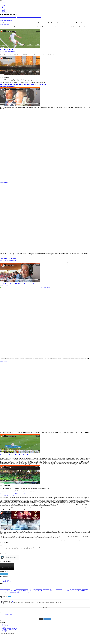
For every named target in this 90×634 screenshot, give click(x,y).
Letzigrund (85, 589)
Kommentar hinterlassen (11, 51)
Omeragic (44, 590)
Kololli (80, 589)
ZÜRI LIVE (6, 601)
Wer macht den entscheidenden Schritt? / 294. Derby (9, 628)
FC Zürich (66, 589)
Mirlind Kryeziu (28, 590)
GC (76, 589)
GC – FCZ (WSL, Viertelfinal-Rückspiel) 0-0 (8, 631)
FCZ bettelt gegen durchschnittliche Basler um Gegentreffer (14, 454)
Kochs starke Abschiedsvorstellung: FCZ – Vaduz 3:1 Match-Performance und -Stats (20, 17)
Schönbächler (83, 590)
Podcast (3, 4)
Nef (41, 590)
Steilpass (3, 8)
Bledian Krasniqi (7, 589)
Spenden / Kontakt (4, 12)
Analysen (3, 3)
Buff (17, 589)
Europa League (49, 589)
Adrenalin (3, 10)
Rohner (66, 590)
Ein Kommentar (10, 456)
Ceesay (21, 589)
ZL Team (3, 11)
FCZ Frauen (59, 589)
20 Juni (12, 601)
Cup (2, 7)
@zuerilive (9, 601)
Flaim (3, 581)
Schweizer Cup (75, 590)
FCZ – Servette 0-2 (5, 625)
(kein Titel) (3, 624)
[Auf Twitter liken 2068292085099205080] (8, 603)
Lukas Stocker (6, 51)
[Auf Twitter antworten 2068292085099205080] (4, 603)
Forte (71, 589)
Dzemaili (44, 589)
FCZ (54, 589)
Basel (2, 589)
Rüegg (70, 590)
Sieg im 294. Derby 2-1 (8, 580)
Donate (5, 573)
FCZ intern (3, 5)
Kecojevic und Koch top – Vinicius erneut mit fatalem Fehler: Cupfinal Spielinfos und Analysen (23, 84)
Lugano (6, 590)
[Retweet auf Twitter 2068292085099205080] (6, 603)
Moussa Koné (36, 590)
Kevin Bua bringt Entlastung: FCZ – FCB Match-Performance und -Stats (17, 283)
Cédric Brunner (25, 589)
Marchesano (19, 590)
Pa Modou (48, 590)
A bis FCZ (3, 9)
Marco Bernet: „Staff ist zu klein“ (8, 258)
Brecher (13, 589)
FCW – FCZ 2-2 (4, 630)
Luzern (10, 590)
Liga (2, 6)
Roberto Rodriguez (59, 590)
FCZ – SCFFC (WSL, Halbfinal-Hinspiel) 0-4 (9, 629)
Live (2, 590)
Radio (52, 590)
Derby (30, 589)
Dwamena (40, 589)
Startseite (3, 2)
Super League (14, 592)
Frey (73, 589)
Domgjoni (36, 589)
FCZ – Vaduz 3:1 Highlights (6, 49)
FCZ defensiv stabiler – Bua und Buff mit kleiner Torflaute (14, 493)
